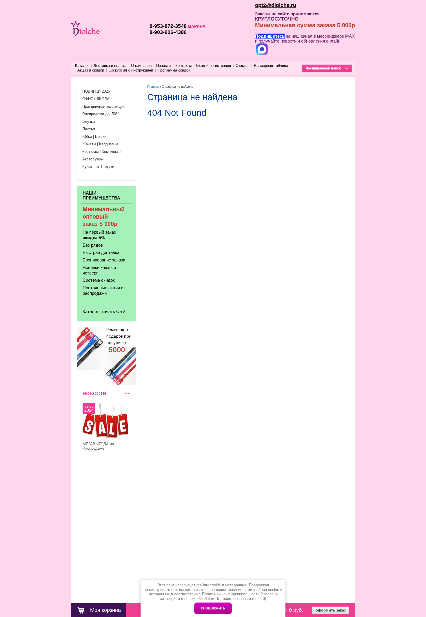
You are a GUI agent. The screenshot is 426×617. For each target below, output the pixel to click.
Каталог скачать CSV (104, 311)
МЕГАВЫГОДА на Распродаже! (98, 446)
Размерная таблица (271, 65)
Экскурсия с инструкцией (131, 70)
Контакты (183, 65)
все (127, 393)
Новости (163, 65)
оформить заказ (331, 610)
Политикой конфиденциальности (230, 594)
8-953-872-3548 (168, 26)
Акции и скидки (90, 70)
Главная (153, 86)
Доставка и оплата (110, 65)
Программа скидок (174, 70)
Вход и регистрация (213, 65)
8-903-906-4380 (168, 32)
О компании (141, 65)
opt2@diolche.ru (275, 5)
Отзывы (242, 65)
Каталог (82, 65)
